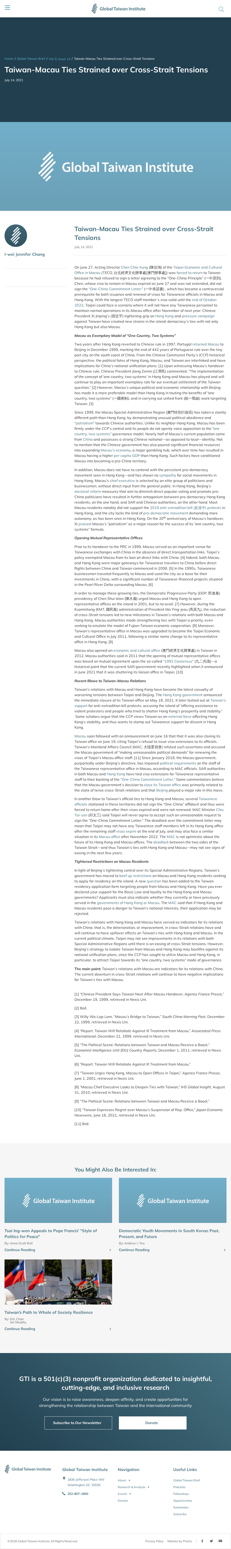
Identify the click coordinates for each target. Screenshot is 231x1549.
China (88, 439)
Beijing (162, 790)
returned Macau (205, 344)
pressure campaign (198, 316)
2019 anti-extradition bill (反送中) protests (185, 507)
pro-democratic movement (165, 513)
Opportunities (182, 1500)
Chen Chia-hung (134, 267)
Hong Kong (164, 316)
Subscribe (180, 1514)
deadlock (161, 842)
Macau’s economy (116, 450)
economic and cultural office (136, 650)
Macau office (109, 836)
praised (85, 524)
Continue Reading (20, 1249)
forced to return (190, 272)
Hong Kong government (183, 695)
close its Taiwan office (162, 785)
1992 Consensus (178, 661)
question (154, 881)
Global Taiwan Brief (31, 59)
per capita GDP (127, 455)
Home (9, 59)
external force (180, 716)
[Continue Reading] (110, 1250)
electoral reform (87, 491)
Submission (181, 1507)
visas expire (126, 831)
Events (122, 1494)
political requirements (178, 763)
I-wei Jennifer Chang (25, 254)
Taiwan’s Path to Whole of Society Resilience (49, 1312)
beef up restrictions (135, 875)
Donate (123, 1500)
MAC (171, 836)
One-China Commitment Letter (116, 289)
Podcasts (179, 1487)
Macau (80, 736)
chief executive (122, 480)
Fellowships (181, 1494)
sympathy (167, 475)
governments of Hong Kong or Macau (128, 902)
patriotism (84, 423)
